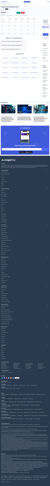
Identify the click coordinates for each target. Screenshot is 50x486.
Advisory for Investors (43, 477)
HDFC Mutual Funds (27, 415)
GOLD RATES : (3, 403)
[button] (14, 41)
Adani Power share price (29, 364)
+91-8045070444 (17, 469)
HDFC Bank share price (16, 363)
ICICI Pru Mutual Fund (34, 415)
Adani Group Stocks (45, 71)
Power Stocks (45, 60)
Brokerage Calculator (4, 226)
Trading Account (3, 262)
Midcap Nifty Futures (17, 398)
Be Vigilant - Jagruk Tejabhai (5, 301)
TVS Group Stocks (45, 96)
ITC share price (40, 365)
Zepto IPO (2, 354)
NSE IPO (2, 346)
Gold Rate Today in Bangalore (6, 406)
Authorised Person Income (5, 313)
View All (47, 102)
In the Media (3, 179)
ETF (1, 206)
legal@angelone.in (26, 470)
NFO (1, 198)
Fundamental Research (4, 293)
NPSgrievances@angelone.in (5, 468)
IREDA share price (3, 365)
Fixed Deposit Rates (34, 385)
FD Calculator (3, 242)
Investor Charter (36, 477)
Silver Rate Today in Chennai (28, 409)
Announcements (3, 330)
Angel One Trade (9, 385)
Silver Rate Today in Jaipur (38, 409)
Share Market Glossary (4, 332)
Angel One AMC (4, 382)
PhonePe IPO (3, 356)
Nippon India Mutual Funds (43, 415)
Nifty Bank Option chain (13, 401)
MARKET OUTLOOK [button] (4, 326)
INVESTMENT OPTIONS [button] (5, 188)
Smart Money (3, 289)
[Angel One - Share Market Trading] (4, 1)
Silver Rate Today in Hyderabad (7, 409)
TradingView (18, 388)
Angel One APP (4, 385)
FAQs (2, 477)
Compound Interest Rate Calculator (6, 240)
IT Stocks (44, 50)
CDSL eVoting (9, 479)
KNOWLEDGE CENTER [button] (4, 257)
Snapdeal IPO (3, 358)
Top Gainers (3, 338)
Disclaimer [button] (3, 453)
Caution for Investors (36, 479)
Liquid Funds (9, 418)
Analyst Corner (3, 282)
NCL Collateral (3, 479)
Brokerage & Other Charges (5, 173)
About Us (2, 175)
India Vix (43, 394)
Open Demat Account (27, 1)
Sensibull (3, 388)
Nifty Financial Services (14, 394)
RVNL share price (16, 365)
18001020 (4, 372)
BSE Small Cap (38, 394)
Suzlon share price (4, 364)
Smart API (28, 385)
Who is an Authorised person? (5, 309)
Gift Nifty (3, 395)
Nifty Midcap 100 (27, 394)
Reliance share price (41, 363)
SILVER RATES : (3, 408)
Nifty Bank (7, 394)
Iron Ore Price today (34, 412)
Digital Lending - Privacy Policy (18, 477)
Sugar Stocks (45, 52)
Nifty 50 (3, 394)
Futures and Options (4, 202)
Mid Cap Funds (31, 418)
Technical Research (4, 295)
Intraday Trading (3, 266)
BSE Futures (31, 398)
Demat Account (3, 260)
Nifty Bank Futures (10, 398)
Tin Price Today (41, 412)
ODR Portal (19, 479)
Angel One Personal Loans (28, 477)
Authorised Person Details (5, 321)
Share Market (3, 268)
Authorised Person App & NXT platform (7, 319)
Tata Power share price (16, 368)
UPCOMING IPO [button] (3, 345)
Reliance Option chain (30, 401)
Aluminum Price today (12, 412)
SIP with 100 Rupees (4, 194)
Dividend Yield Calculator (4, 236)
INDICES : (2, 393)
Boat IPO (2, 352)
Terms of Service (24, 472)
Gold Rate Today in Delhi (15, 404)
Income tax (2, 278)
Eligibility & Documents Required (6, 315)
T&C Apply (5, 477)
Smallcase (7, 388)
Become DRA (3, 307)
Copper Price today (5, 412)
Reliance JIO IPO (3, 348)
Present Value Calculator (5, 246)
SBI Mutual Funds (13, 415)
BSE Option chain (38, 401)
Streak (11, 388)
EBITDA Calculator (4, 248)
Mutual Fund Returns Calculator (5, 250)
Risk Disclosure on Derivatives (27, 479)
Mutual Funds (3, 192)
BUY (18, 12)
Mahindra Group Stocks (45, 85)
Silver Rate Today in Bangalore (18, 409)
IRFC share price (3, 363)
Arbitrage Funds (21, 418)
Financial (16, 15)
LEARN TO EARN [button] (4, 285)
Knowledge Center (4, 287)
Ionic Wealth (9, 382)
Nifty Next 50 (21, 394)
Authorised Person (4, 280)
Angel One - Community (4, 299)
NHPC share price (16, 364)
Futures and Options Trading (5, 276)
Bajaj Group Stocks (45, 78)
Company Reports (4, 297)
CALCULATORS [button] (3, 224)
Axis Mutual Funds (20, 415)
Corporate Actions (9, 15)
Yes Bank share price (4, 368)
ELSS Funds (4, 418)
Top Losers (3, 340)
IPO (1, 270)
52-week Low (3, 336)
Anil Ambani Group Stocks (45, 74)
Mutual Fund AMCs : (5, 414)
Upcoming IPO (3, 200)
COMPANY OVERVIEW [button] (4, 170)
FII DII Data (2, 342)
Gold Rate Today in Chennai (24, 404)
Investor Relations (4, 181)
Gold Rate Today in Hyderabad (35, 404)
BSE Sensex (33, 394)
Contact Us (3, 177)
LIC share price (40, 368)
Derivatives (3, 272)
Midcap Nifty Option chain (22, 401)
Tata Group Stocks (45, 93)
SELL (23, 12)
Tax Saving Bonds (4, 221)
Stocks (2, 190)
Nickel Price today (27, 412)
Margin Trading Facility (22, 385)
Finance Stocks (44, 58)
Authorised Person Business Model (6, 317)
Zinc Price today (20, 412)
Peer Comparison (23, 15)
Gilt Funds (26, 418)
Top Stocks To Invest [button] (5, 362)
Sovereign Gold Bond (4, 219)
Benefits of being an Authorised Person (7, 311)
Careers (2, 185)
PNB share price (28, 365)
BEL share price (28, 368)
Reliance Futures (25, 398)
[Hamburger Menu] (48, 1)
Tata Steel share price (29, 363)
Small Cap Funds (14, 418)
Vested (14, 388)
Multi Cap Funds (37, 418)
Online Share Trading (4, 264)
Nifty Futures (4, 398)
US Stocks (2, 204)
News (2, 291)
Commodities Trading (4, 274)
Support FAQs (10, 372)
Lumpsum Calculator (4, 232)
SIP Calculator (3, 230)
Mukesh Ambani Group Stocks (45, 88)
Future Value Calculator (4, 238)
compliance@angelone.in (15, 467)
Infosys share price (40, 364)
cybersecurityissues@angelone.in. (29, 469)
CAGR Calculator (3, 234)
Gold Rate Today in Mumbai (6, 404)
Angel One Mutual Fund (5, 415)
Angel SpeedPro (15, 385)
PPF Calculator (3, 252)
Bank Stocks (45, 48)
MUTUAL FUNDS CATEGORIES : (6, 417)
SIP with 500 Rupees (4, 196)
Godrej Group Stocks (45, 81)
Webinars (2, 183)
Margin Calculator (3, 228)
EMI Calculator (3, 254)
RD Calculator (3, 244)
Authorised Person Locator (5, 323)
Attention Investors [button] (5, 423)
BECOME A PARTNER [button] (4, 304)
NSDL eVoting (14, 479)
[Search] (47, 1)
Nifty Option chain (5, 401)
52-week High (3, 334)
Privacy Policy (19, 472)
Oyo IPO (2, 350)
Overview (2, 15)
